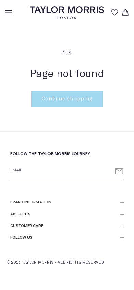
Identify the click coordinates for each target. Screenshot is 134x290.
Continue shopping (67, 98)
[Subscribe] (119, 171)
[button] (8, 12)
